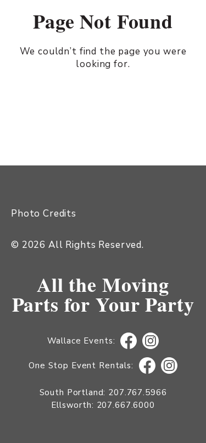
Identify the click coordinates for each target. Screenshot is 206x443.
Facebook (129, 341)
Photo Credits (43, 213)
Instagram (151, 341)
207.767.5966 (137, 392)
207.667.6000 (126, 405)
